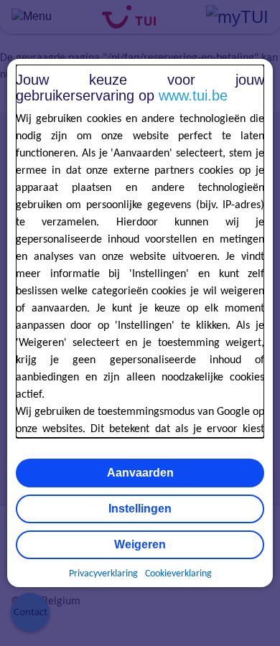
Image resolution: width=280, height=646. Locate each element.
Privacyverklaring (103, 573)
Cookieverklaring (178, 573)
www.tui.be (193, 95)
